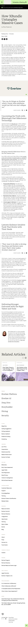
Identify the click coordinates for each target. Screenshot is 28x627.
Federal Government (7, 454)
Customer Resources (7, 488)
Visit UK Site (11, 622)
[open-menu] (26, 625)
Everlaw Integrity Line (7, 575)
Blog (3, 529)
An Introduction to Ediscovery (9, 583)
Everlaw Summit (6, 511)
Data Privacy (5, 475)
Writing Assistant (6, 431)
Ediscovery (4, 464)
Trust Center (5, 545)
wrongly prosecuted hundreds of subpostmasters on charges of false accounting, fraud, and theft (14, 158)
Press (3, 539)
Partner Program (6, 560)
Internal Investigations (7, 477)
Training (4, 495)
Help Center (4, 519)
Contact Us (4, 542)
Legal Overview (5, 573)
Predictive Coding (6, 436)
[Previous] (23, 358)
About (3, 537)
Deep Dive (6, 403)
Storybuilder (7, 407)
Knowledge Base (6, 493)
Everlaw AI (6, 398)
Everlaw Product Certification (9, 498)
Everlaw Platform (9, 394)
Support (4, 490)
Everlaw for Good (6, 457)
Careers (3, 552)
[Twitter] (24, 110)
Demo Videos (5, 524)
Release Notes (5, 501)
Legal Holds (4, 470)
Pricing (5, 411)
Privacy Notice (11, 617)
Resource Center (6, 508)
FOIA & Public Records (7, 480)
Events (3, 527)
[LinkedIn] (26, 110)
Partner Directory (6, 514)
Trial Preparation (6, 472)
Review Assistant (6, 433)
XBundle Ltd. (15, 123)
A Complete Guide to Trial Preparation (11, 588)
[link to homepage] (3, 614)
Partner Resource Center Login (9, 565)
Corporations (5, 449)
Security (5, 415)
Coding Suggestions (6, 428)
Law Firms (4, 446)
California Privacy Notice (13, 618)
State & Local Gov (6, 452)
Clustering (4, 439)
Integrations (5, 516)
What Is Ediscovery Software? (9, 586)
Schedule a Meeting (19, 2)
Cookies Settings (11, 620)
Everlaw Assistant (21, 280)
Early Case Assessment (7, 467)
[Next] (25, 358)
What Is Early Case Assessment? (9, 591)
